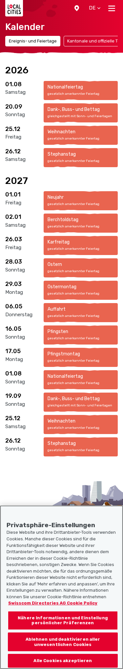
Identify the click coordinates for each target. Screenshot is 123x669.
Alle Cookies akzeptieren (62, 660)
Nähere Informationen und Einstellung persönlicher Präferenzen (63, 620)
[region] (61, 587)
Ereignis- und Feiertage (33, 41)
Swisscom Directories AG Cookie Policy (52, 603)
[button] (76, 8)
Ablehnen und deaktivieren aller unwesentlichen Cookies (63, 642)
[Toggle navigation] (112, 8)
